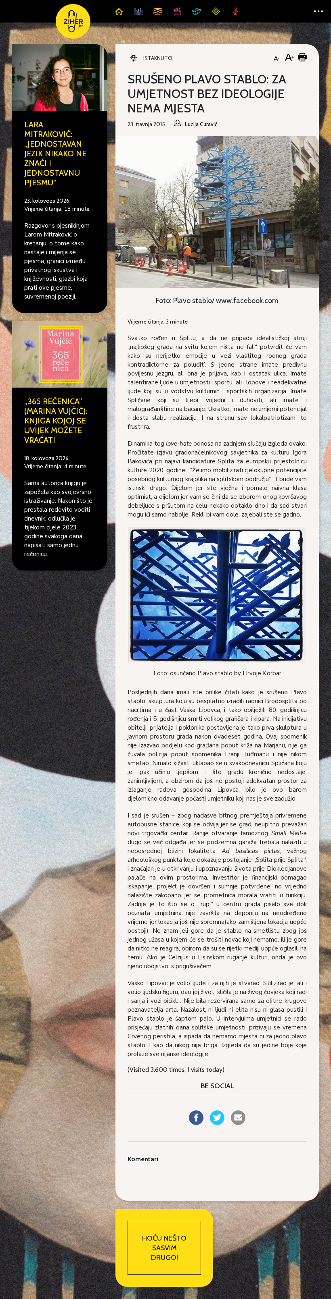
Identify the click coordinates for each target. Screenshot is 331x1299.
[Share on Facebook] (196, 1122)
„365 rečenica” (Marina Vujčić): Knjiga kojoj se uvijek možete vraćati (55, 420)
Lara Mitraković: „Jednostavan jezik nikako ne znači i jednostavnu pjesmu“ (55, 153)
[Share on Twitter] (217, 1122)
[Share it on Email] (238, 1122)
